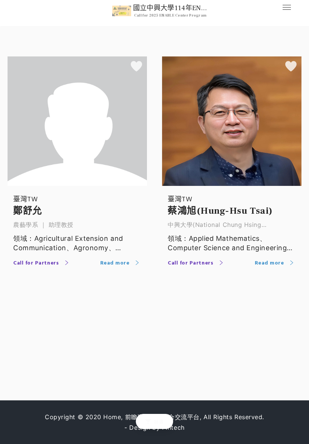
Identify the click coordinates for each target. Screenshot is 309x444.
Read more (115, 263)
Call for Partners (37, 263)
